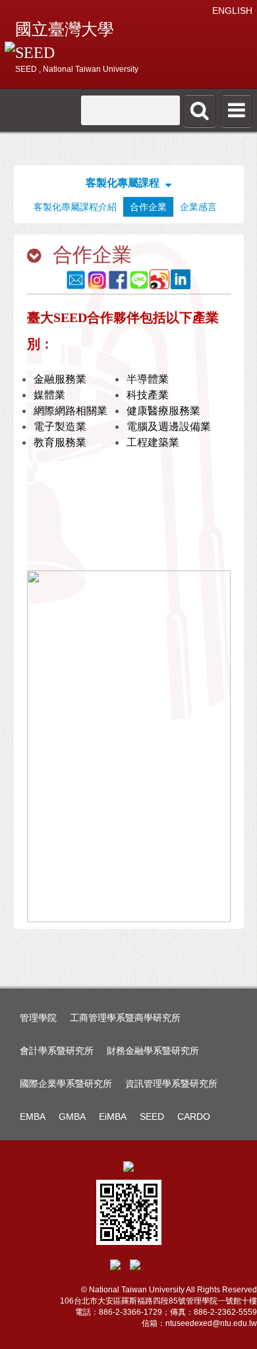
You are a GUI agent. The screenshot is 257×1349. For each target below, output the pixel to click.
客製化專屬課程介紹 (75, 207)
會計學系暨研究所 (57, 1050)
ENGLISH (232, 10)
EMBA (32, 1116)
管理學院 (38, 1017)
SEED (152, 1116)
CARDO (193, 1116)
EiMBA (113, 1116)
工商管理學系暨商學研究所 (125, 1017)
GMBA (72, 1116)
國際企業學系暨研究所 (66, 1083)
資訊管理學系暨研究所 (171, 1083)
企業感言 (198, 207)
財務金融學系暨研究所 (153, 1050)
